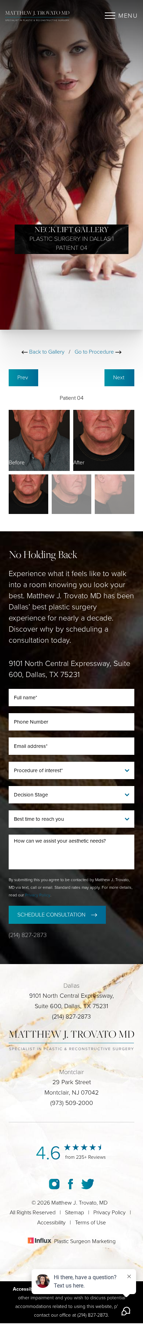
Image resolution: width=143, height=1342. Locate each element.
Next (119, 377)
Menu (128, 15)
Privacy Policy (37, 895)
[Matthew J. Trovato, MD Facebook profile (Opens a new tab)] (70, 1183)
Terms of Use (90, 1222)
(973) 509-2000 (71, 1103)
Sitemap (74, 1212)
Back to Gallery (46, 351)
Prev (23, 377)
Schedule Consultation (51, 914)
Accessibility (51, 1222)
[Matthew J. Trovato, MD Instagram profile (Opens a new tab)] (54, 1183)
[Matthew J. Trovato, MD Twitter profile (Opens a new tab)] (88, 1183)
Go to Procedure (95, 351)
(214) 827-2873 (28, 935)
